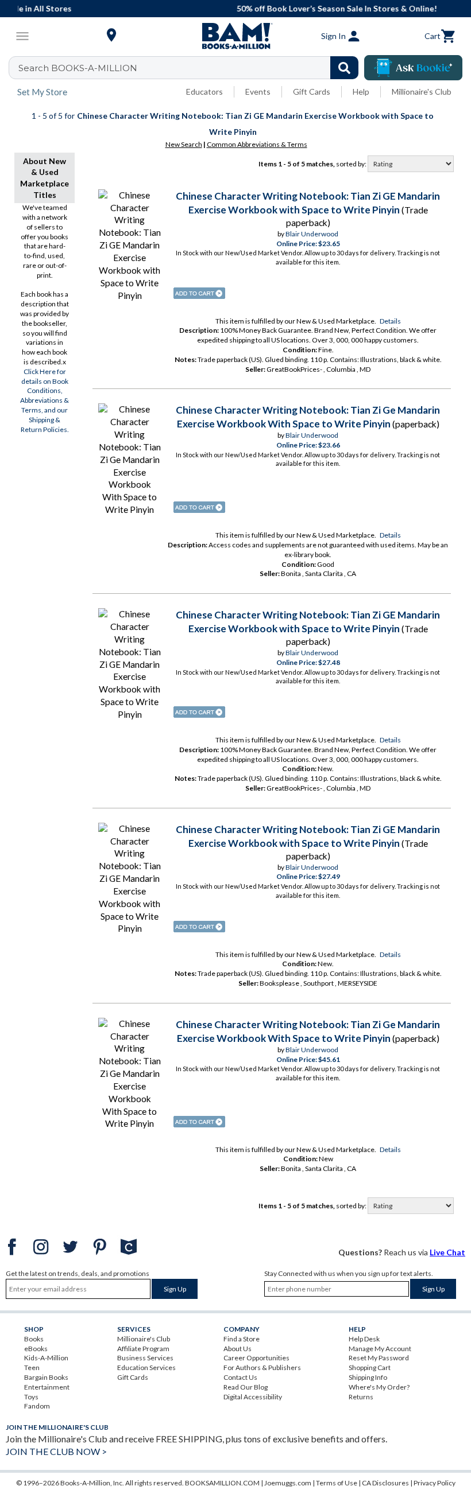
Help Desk (364, 1339)
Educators (204, 91)
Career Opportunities (256, 1357)
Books (34, 1339)
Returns (361, 1396)
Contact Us (240, 1377)
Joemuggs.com (287, 1483)
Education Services (146, 1367)
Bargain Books (46, 1377)
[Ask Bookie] (413, 67)
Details (390, 321)
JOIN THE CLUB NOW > (56, 1451)
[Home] (235, 36)
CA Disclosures (385, 1483)
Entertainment (47, 1387)
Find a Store (241, 1339)
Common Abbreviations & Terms (257, 144)
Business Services (145, 1357)
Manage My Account (380, 1348)
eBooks (36, 1348)
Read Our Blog (245, 1387)
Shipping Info (368, 1377)
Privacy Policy (434, 1483)
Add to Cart (199, 293)
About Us (237, 1348)
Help (361, 91)
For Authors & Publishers (262, 1367)
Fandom (37, 1406)
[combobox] (191, 68)
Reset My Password (379, 1357)
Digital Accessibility (252, 1396)
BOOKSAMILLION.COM (222, 1483)
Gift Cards (311, 91)
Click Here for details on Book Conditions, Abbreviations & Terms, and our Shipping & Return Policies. (44, 400)
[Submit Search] (344, 67)
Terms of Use (336, 1483)
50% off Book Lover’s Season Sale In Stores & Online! (241, 8)
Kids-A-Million (46, 1357)
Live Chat (447, 1252)
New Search (183, 144)
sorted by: (352, 163)
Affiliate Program (143, 1348)
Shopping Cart (370, 1367)
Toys (31, 1396)
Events (258, 91)
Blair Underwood (311, 233)
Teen (32, 1367)
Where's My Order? (379, 1387)
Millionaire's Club (421, 91)
